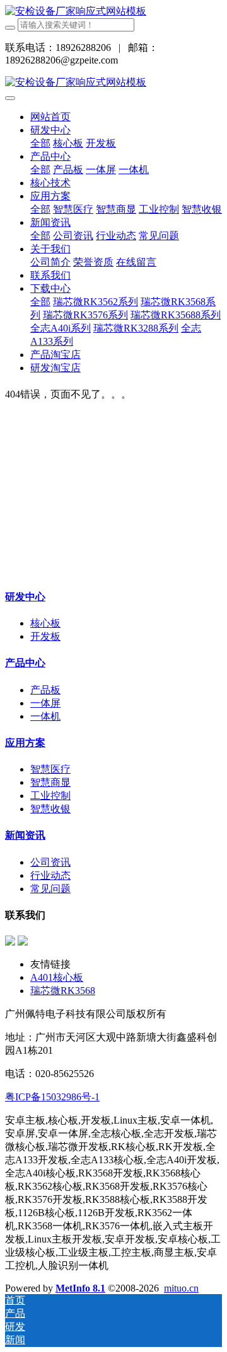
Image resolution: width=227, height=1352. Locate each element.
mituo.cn (181, 1288)
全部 (40, 143)
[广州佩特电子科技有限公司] (75, 11)
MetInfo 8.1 (80, 1288)
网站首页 (50, 116)
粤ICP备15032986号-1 (52, 1097)
